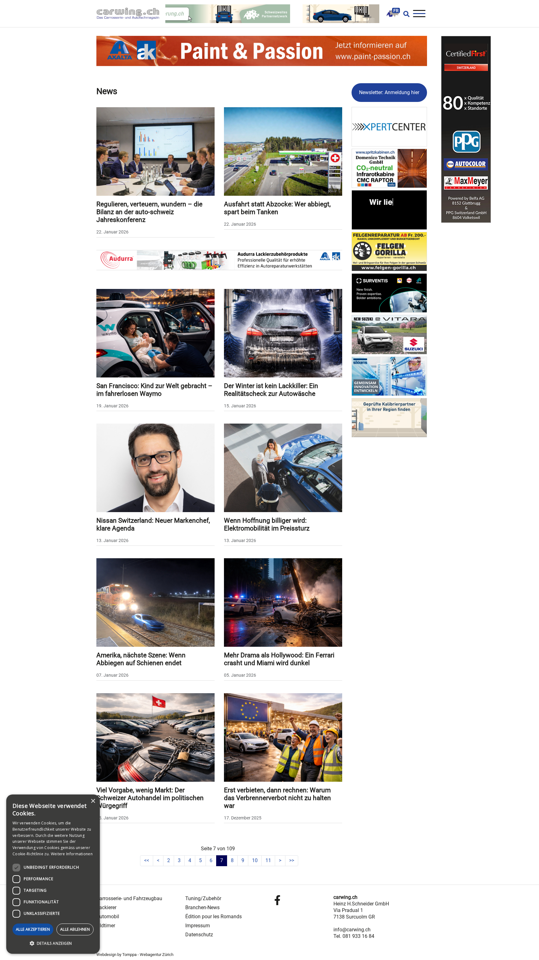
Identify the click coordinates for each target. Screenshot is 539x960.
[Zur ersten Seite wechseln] (146, 860)
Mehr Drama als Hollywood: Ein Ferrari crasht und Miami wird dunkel (279, 659)
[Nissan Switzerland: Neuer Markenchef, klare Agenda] (155, 467)
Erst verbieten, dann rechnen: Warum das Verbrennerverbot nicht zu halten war (277, 797)
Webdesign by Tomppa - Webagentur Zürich (134, 954)
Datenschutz (199, 935)
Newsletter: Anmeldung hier (389, 92)
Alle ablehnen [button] (75, 929)
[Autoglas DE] (389, 417)
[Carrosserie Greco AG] (389, 251)
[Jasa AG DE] (389, 210)
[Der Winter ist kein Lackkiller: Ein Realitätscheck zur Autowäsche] (283, 333)
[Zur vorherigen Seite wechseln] (158, 860)
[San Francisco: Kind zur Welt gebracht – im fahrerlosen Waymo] (155, 333)
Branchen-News (202, 907)
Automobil (107, 916)
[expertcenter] (389, 126)
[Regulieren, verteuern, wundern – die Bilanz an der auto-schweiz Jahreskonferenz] (155, 151)
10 (255, 860)
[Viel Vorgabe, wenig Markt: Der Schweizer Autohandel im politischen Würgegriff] (155, 737)
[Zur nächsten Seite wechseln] (280, 860)
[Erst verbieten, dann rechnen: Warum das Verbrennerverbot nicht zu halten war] (283, 737)
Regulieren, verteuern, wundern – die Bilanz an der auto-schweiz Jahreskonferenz (149, 211)
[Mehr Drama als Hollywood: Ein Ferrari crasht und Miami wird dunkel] (283, 602)
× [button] (92, 801)
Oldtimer (105, 926)
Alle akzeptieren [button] (33, 929)
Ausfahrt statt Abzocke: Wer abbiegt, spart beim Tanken (277, 208)
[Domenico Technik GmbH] (389, 168)
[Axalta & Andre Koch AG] (219, 259)
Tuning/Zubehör (203, 898)
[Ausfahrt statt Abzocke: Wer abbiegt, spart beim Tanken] (283, 151)
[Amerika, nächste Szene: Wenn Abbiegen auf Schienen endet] (155, 602)
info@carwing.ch (352, 930)
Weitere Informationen (72, 854)
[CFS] (466, 129)
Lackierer (106, 907)
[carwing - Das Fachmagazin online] (131, 13)
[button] (53, 943)
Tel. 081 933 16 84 (353, 936)
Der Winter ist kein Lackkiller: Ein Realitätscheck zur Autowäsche (271, 389)
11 (268, 860)
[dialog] (53, 874)
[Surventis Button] (389, 292)
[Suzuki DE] (389, 334)
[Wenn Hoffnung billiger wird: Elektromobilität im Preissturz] (283, 467)
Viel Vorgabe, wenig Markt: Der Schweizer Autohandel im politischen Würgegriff (150, 797)
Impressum (197, 926)
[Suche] (405, 13)
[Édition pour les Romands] (392, 13)
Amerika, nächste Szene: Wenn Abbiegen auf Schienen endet (141, 659)
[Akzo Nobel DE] (389, 376)
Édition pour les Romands (213, 916)
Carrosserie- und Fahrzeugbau (129, 898)
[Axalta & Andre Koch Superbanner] (261, 51)
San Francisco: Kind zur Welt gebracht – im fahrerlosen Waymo (154, 389)
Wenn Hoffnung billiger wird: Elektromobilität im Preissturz (266, 524)
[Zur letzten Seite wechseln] (291, 860)
